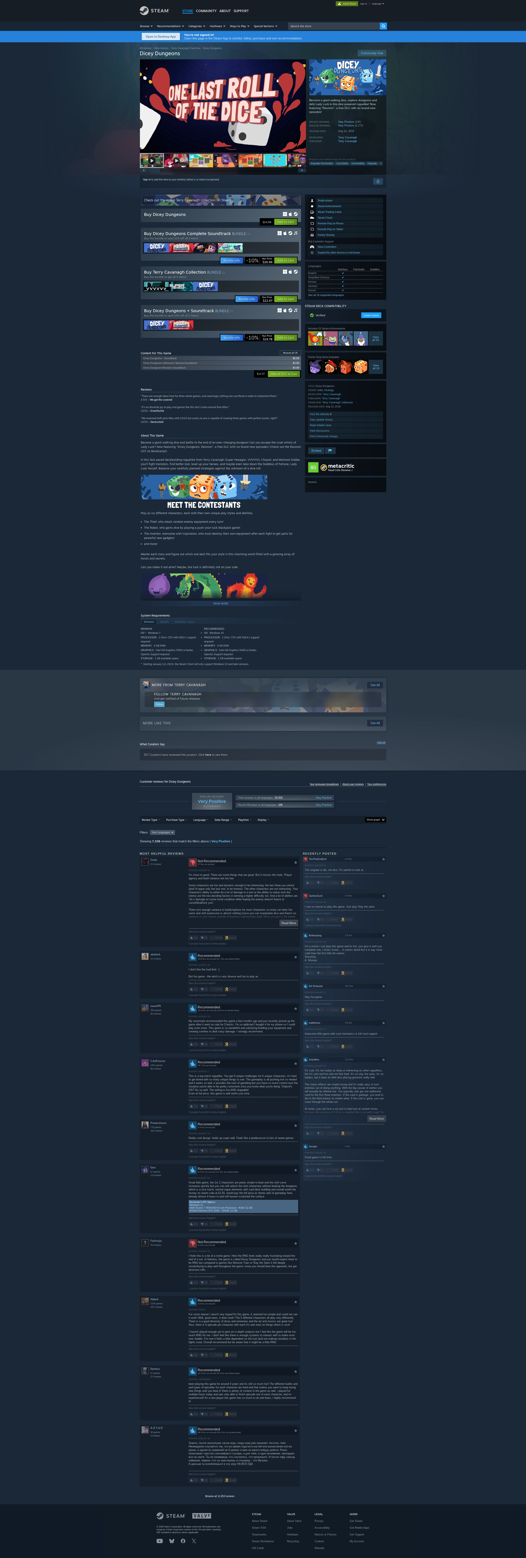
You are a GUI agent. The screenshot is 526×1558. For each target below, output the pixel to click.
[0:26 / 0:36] (223, 106)
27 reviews (155, 1376)
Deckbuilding (358, 163)
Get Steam (356, 1520)
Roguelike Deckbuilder (322, 163)
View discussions (319, 430)
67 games (155, 1172)
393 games (155, 1010)
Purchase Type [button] (175, 819)
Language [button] (199, 819)
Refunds (319, 1548)
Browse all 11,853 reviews (219, 1496)
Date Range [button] (222, 819)
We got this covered (161, 399)
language (377, 3)
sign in (363, 3)
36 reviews (155, 1013)
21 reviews (155, 864)
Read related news (320, 425)
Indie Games (161, 48)
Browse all (290, 352)
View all (381, 743)
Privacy (319, 1520)
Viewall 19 (376, 367)
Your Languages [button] (161, 832)
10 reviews (155, 958)
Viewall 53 (376, 338)
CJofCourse (157, 1061)
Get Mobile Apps (359, 1527)
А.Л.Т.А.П (156, 1428)
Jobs (290, 1527)
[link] (259, 260)
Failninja (155, 1240)
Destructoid (156, 421)
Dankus (155, 1368)
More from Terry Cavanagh (179, 685)
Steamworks (259, 1534)
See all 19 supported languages (326, 295)
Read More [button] (288, 923)
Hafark (154, 1299)
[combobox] (334, 26)
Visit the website (320, 414)
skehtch (155, 954)
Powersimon (158, 1123)
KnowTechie (157, 410)
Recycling (293, 1541)
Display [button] (262, 819)
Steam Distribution (263, 1541)
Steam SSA (259, 1527)
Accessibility (322, 1527)
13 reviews (155, 1175)
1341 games (156, 1065)
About (225, 11)
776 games (155, 1127)
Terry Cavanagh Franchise (186, 48)
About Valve (294, 1520)
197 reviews (156, 1307)
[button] (146, 26)
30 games (155, 1432)
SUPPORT (241, 11)
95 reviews (155, 1068)
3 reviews (155, 1435)
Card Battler (342, 163)
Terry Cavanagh (347, 137)
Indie (320, 390)
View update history (321, 419)
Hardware (292, 1534)
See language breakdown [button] (324, 784)
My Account (357, 1541)
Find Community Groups (324, 436)
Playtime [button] (243, 819)
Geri (153, 1167)
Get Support (357, 1534)
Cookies (319, 1541)
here (208, 754)
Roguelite (372, 163)
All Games (145, 48)
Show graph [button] (373, 819)
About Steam (260, 1520)
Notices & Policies (326, 1534)
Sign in (147, 179)
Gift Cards (258, 1548)
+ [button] (380, 163)
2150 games (156, 1303)
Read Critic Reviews (339, 470)
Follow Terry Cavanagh (178, 694)
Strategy (329, 390)
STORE (187, 11)
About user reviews (353, 784)
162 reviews (156, 1130)
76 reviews (155, 1245)
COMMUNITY (206, 11)
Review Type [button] (149, 819)
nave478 (155, 1006)
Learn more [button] (371, 315)
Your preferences (376, 784)
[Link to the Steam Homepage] (155, 14)
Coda (153, 859)
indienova (347, 402)
